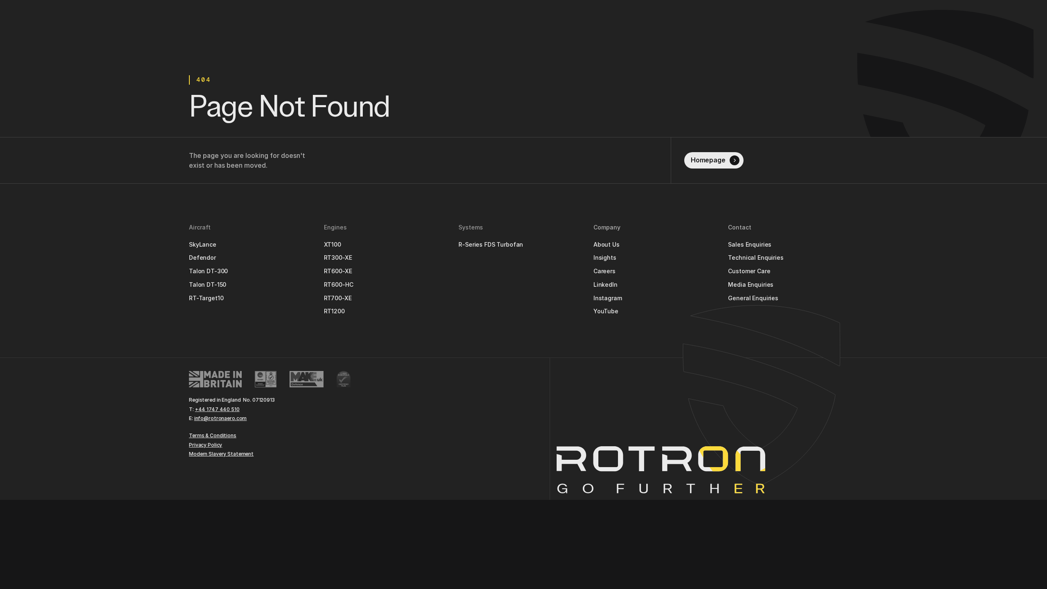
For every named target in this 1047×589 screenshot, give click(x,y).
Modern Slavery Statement (221, 454)
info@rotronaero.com (220, 418)
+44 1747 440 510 (217, 409)
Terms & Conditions (212, 435)
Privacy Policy (205, 445)
